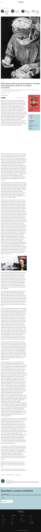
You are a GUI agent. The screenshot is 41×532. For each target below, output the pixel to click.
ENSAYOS (12, 522)
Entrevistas (12, 516)
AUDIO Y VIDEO (22, 515)
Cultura (3, 516)
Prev (29, 103)
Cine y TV (3, 523)
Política (3, 517)
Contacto (31, 521)
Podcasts (21, 517)
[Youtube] (32, 522)
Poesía (12, 519)
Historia (12, 523)
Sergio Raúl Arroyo (9, 480)
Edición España (31, 109)
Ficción (12, 520)
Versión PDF (30, 128)
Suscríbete (30, 110)
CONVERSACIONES (13, 515)
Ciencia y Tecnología (4, 519)
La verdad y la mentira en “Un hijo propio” (7, 12)
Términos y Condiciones (20, 530)
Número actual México (22, 520)
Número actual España (22, 521)
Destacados (21, 522)
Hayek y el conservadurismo (27, 11)
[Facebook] (1, 97)
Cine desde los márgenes (34, 107)
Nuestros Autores (32, 520)
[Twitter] (2, 97)
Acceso (30, 516)
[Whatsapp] (4, 97)
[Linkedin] (3, 97)
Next (39, 103)
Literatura (3, 520)
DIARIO (3, 515)
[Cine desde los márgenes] (34, 102)
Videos (21, 516)
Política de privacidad (25, 530)
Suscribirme (31, 517)
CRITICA (3, 522)
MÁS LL (31, 515)
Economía (3, 518)
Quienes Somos (31, 519)
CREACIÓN (12, 518)
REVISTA (21, 519)
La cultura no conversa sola (37, 11)
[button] (1, 2)
